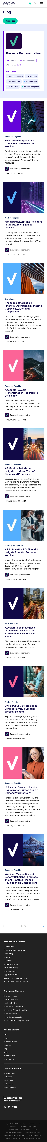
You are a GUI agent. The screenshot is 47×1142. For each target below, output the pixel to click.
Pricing (6, 1038)
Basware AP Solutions (14, 942)
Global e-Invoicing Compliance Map (16, 1020)
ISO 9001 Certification (35, 1135)
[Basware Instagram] (5, 1107)
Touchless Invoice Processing (14, 950)
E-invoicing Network (14, 991)
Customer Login (9, 1073)
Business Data (25, 1129)
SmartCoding (8, 954)
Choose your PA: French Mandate (15, 1010)
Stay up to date (9, 1059)
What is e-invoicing (10, 996)
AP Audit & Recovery (11, 964)
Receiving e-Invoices (11, 999)
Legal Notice (23, 1127)
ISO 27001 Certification (13, 1138)
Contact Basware (12, 1068)
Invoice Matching (10, 971)
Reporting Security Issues (32, 1138)
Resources (7, 1045)
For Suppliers (8, 1080)
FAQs (5, 1035)
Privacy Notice (33, 1127)
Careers (6, 1052)
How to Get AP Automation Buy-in (15, 978)
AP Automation (9, 947)
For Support (8, 1077)
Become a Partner (10, 1087)
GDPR (35, 1129)
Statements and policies (32, 1132)
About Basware (11, 1030)
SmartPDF (7, 957)
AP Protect (7, 961)
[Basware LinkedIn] (9, 1107)
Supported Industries (11, 975)
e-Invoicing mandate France (13, 1006)
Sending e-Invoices (10, 1003)
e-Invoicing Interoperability (13, 1017)
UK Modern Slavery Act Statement (14, 1135)
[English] (30, 4)
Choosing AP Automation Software (16, 982)
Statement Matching (11, 968)
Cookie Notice (12, 1127)
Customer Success (10, 1042)
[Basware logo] (13, 1101)
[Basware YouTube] (14, 1107)
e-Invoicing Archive (10, 1013)
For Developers (9, 1084)
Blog (5, 1049)
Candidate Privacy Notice (14, 1132)
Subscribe (10, 21)
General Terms (13, 1129)
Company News (9, 1056)
